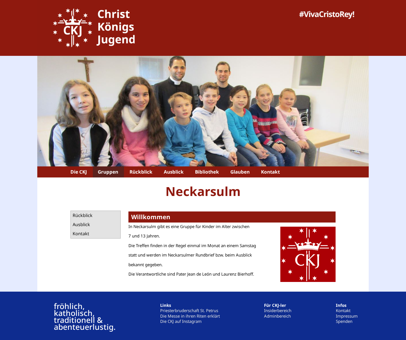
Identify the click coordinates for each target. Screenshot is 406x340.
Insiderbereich (277, 310)
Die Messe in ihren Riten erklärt (190, 316)
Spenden (344, 321)
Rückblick (83, 215)
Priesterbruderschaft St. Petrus (189, 310)
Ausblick (81, 224)
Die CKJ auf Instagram (181, 321)
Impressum (347, 316)
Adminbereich (277, 316)
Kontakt (81, 234)
